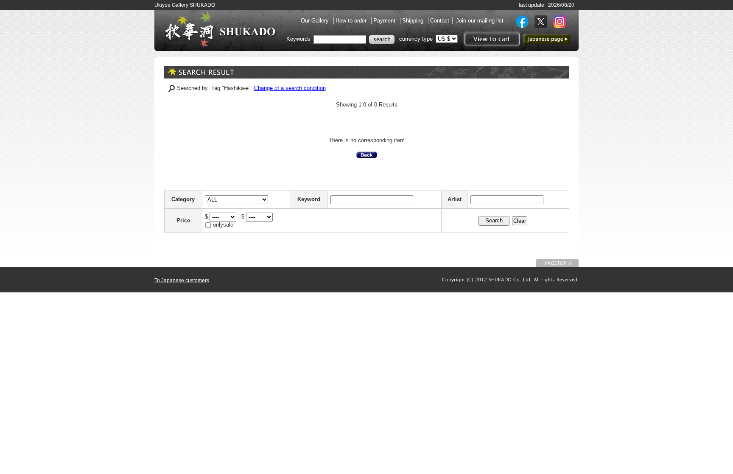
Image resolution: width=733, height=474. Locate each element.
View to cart (491, 39)
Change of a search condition (290, 88)
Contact (439, 20)
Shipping (413, 20)
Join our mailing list (480, 20)
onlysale (223, 225)
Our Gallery (315, 20)
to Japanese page (546, 39)
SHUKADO (220, 29)
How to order (352, 20)
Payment (385, 20)
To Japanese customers (181, 280)
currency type (416, 39)
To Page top (557, 263)
